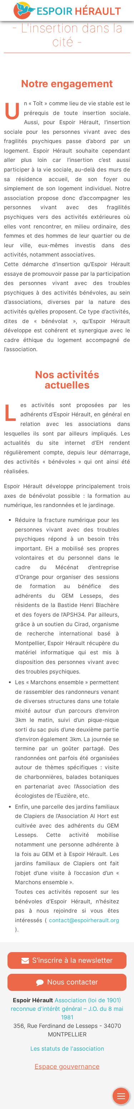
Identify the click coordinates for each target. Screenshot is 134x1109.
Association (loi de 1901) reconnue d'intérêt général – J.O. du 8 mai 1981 (67, 1009)
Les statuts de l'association (67, 1048)
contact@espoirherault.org (84, 920)
